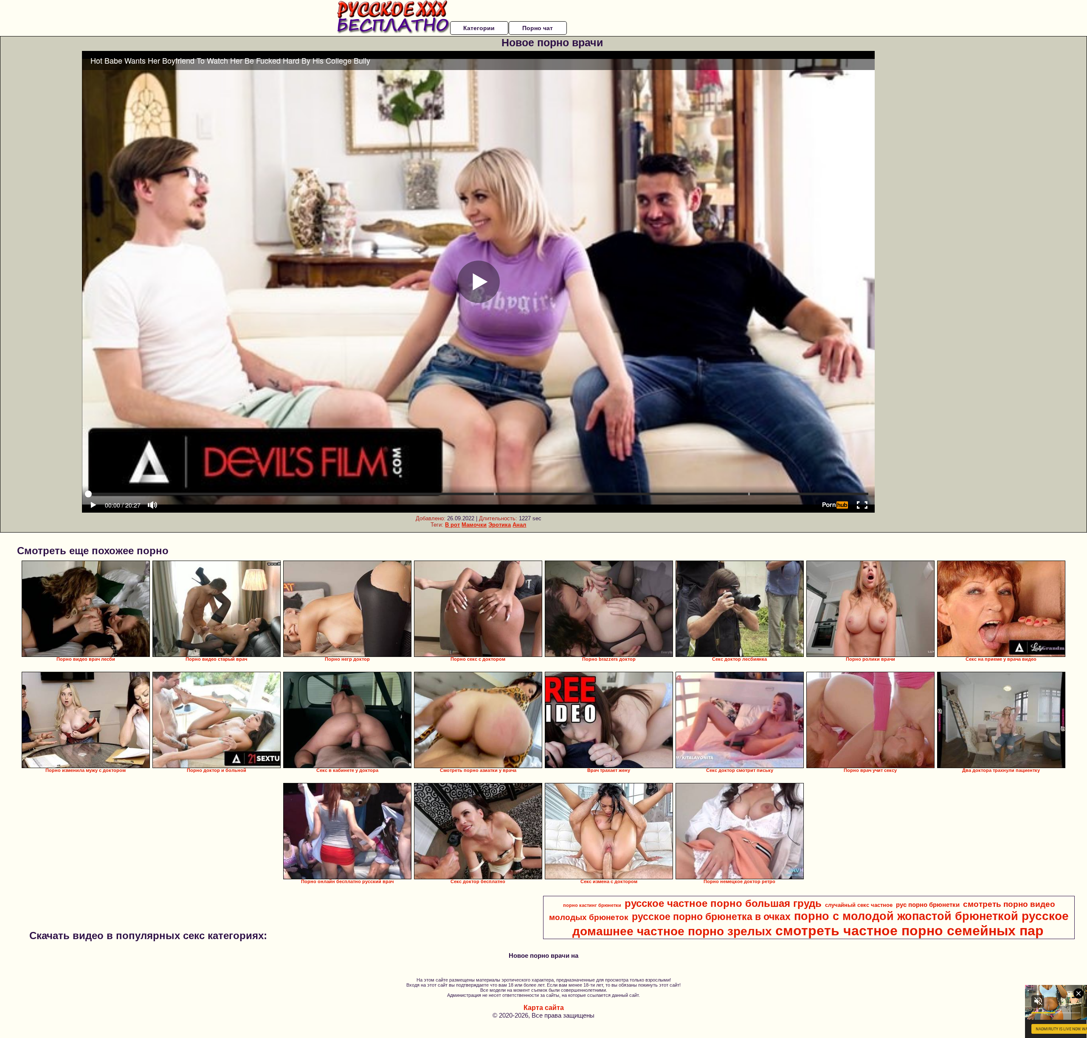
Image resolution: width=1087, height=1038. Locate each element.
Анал (519, 525)
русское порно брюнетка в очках (711, 916)
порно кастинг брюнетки (592, 905)
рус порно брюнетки (928, 904)
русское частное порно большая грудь (723, 903)
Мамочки (474, 525)
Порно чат (537, 28)
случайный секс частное (859, 905)
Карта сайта (544, 1007)
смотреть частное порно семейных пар (909, 930)
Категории (479, 28)
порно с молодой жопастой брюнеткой (906, 916)
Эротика (499, 525)
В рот (452, 525)
